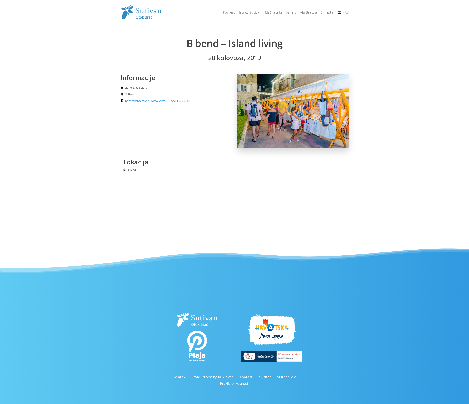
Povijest (229, 12)
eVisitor (265, 377)
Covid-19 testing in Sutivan (212, 377)
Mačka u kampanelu (280, 12)
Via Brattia (308, 12)
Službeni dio (286, 377)
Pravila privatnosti (234, 383)
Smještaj (327, 12)
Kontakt (246, 377)
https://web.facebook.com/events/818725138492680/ (157, 101)
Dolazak (179, 377)
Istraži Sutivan (250, 12)
